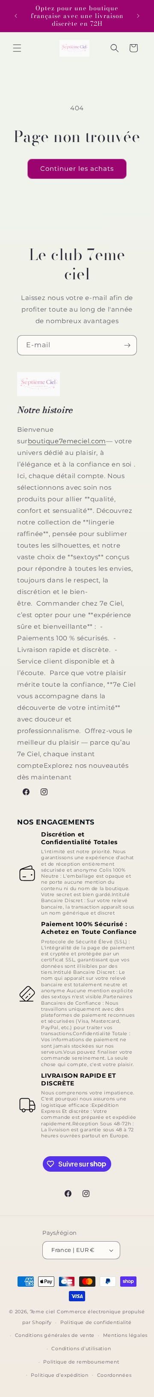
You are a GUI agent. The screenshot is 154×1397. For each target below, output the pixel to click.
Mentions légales (125, 1335)
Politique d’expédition (59, 1375)
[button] (17, 48)
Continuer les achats (77, 168)
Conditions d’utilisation (81, 1348)
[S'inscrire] (127, 345)
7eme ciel (42, 1312)
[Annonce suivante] (138, 15)
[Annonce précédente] (15, 15)
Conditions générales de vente (55, 1335)
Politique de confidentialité (96, 1322)
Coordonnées (114, 1375)
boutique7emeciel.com (67, 441)
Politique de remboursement (81, 1362)
